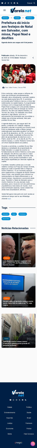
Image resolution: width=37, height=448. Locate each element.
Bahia (10, 434)
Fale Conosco (29, 434)
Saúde (29, 412)
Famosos (29, 423)
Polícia (29, 428)
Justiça (9, 423)
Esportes (9, 418)
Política (28, 407)
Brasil (29, 418)
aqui (9, 199)
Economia (9, 428)
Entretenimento (9, 412)
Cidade (9, 407)
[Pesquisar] (34, 3)
